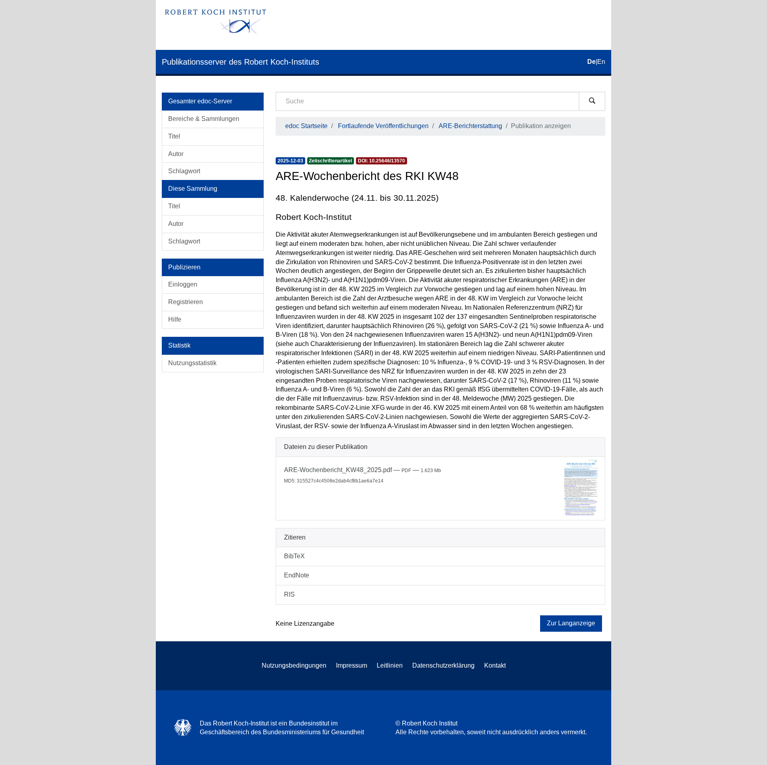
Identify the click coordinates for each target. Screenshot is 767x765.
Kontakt (495, 665)
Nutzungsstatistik (192, 363)
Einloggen (182, 284)
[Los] (592, 101)
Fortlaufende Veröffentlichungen (383, 126)
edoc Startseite (306, 126)
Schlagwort (184, 171)
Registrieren (185, 301)
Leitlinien (390, 665)
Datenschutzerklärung (443, 665)
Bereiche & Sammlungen (203, 118)
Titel (174, 136)
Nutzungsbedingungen (294, 665)
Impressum (351, 665)
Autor (175, 153)
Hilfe (174, 319)
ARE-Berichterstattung (470, 126)
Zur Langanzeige (571, 623)
